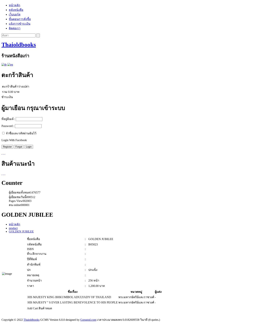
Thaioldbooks (18, 44)
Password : (7, 125)
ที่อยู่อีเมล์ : (8, 118)
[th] (4, 64)
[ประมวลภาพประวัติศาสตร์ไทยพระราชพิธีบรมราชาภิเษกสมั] (1, 173)
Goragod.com (88, 319)
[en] (10, 64)
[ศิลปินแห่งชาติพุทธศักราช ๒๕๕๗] (3, 173)
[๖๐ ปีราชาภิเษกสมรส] (4, 173)
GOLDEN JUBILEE (21, 231)
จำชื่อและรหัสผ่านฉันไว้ (21, 133)
